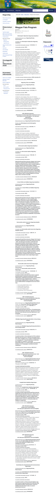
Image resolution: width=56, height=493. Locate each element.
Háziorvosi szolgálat (7, 77)
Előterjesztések (6, 41)
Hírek (4, 10)
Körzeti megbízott (6, 82)
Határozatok (5, 53)
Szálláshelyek (5, 91)
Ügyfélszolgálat (6, 32)
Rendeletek (5, 51)
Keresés (51, 10)
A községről (5, 19)
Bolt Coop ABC (6, 87)
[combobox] (40, 10)
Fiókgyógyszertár (6, 88)
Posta (4, 85)
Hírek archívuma (6, 23)
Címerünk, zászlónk (7, 21)
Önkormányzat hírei (7, 17)
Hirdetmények (5, 36)
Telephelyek (5, 93)
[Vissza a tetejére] (54, 491)
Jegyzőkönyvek (6, 43)
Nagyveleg (18, 10)
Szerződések (5, 49)
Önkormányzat (10, 10)
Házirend (4, 48)
